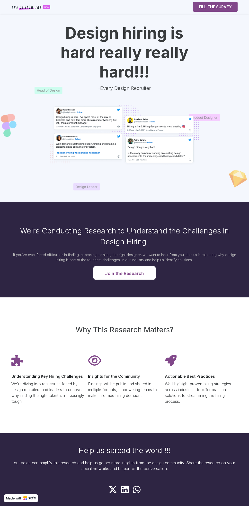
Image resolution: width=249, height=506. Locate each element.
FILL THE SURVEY (215, 6)
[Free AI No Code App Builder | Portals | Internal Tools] (21, 498)
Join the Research (124, 273)
